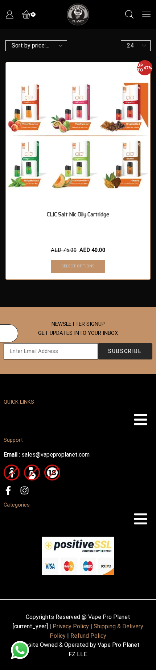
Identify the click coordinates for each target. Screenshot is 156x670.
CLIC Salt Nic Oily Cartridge (78, 215)
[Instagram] (24, 490)
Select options (78, 266)
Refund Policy (88, 635)
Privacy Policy (71, 626)
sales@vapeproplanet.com (55, 454)
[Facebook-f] (8, 490)
